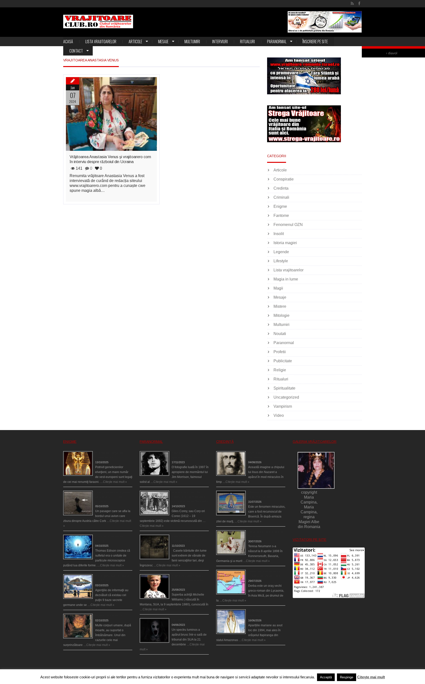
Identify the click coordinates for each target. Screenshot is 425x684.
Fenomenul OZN (288, 225)
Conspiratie (283, 179)
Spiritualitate (284, 388)
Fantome (281, 215)
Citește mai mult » (115, 482)
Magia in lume (285, 279)
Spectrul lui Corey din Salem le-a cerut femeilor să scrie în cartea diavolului (190, 497)
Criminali (281, 197)
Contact (76, 51)
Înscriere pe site (315, 41)
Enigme (280, 206)
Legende (281, 252)
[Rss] (352, 3)
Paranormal (277, 41)
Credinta (280, 188)
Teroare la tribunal (184, 620)
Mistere (279, 306)
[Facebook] (359, 3)
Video (278, 415)
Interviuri (220, 41)
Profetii (279, 352)
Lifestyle (280, 261)
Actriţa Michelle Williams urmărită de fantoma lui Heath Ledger (188, 580)
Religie (279, 370)
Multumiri (192, 41)
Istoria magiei (285, 243)
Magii (278, 288)
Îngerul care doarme (108, 615)
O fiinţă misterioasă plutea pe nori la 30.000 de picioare (112, 497)
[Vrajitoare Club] (98, 21)
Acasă (68, 41)
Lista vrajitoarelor (100, 41)
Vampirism (282, 406)
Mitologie (281, 315)
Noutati (279, 334)
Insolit (278, 234)
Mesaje (163, 41)
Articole (135, 41)
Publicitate (282, 361)
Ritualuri (247, 41)
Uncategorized (286, 397)
